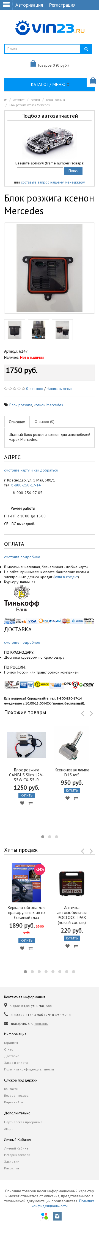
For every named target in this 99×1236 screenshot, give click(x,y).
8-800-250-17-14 (26, 485)
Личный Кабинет (17, 1148)
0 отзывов (34, 388)
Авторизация (29, 5)
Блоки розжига (55, 100)
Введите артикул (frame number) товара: (49, 163)
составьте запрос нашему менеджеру (53, 182)
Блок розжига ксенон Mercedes (29, 105)
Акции (8, 1129)
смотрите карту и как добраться (31, 470)
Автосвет (18, 100)
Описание (17, 421)
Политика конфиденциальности (29, 1069)
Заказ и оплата (16, 1062)
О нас (8, 1049)
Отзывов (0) (44, 421)
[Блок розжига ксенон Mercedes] (49, 268)
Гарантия (11, 1043)
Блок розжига (20, 404)
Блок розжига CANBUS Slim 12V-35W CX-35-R (26, 774)
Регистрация (62, 5)
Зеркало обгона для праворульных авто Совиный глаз (26, 912)
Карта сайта (13, 1102)
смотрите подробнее (22, 556)
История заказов (17, 1155)
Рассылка (11, 1168)
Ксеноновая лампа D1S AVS (71, 772)
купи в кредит (66, 576)
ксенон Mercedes (48, 404)
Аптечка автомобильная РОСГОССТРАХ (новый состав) (72, 915)
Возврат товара (16, 1095)
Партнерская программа (23, 1122)
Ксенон (35, 100)
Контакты (41, 1024)
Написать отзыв (59, 388)
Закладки (11, 1161)
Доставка (11, 1056)
